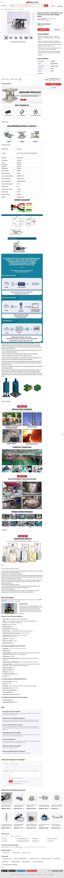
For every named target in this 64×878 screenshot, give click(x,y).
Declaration (45, 874)
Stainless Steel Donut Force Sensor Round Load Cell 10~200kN (6, 806)
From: (7, 764)
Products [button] (12, 5)
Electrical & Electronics (9, 9)
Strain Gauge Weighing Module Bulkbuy (9, 864)
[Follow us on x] (55, 870)
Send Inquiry (43, 29)
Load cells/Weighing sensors (22, 838)
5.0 (50, 80)
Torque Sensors (35, 838)
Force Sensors (4, 838)
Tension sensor (4, 841)
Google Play (12, 870)
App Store (4, 870)
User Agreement (39, 874)
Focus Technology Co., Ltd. (23, 874)
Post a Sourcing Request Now (15, 783)
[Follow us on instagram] (56, 870)
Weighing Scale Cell (26, 861)
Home (2, 9)
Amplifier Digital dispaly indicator (23, 841)
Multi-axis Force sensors (52, 838)
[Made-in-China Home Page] (32, 2)
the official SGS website (31, 599)
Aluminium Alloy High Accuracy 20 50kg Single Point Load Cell (56, 826)
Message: (6, 770)
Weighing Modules (35, 841)
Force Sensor (17, 648)
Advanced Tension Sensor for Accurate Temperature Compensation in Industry (19, 806)
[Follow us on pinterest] (60, 870)
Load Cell (21, 9)
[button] (2, 2)
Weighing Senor (5, 861)
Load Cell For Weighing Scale (37, 861)
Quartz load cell (50, 841)
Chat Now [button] (58, 29)
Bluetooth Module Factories (46, 858)
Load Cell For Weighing (15, 861)
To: (7, 767)
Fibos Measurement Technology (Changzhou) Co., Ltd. (44, 18)
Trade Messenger (21, 870)
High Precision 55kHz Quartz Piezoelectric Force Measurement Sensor (32, 806)
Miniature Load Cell (26, 852)
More (2, 867)
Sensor (16, 9)
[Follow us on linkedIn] (62, 870)
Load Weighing (57, 858)
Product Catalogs (18, 836)
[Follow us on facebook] (53, 870)
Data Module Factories (34, 858)
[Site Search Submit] (46, 5)
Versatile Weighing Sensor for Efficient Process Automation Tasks (19, 826)
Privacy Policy (51, 874)
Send (11, 781)
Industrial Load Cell (6, 852)
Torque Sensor (23, 648)
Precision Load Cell (16, 852)
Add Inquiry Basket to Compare (19, 41)
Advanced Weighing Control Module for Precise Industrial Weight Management (31, 826)
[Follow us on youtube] (58, 870)
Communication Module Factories (20, 858)
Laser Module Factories (6, 858)
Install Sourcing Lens (32, 870)
